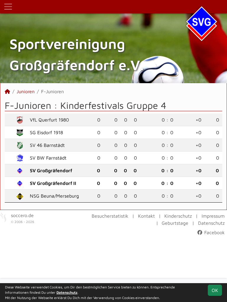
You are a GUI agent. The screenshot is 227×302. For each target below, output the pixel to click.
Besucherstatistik (110, 216)
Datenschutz (211, 223)
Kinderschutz (178, 216)
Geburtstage (175, 223)
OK (215, 290)
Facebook (214, 232)
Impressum (213, 216)
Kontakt (146, 216)
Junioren (26, 91)
